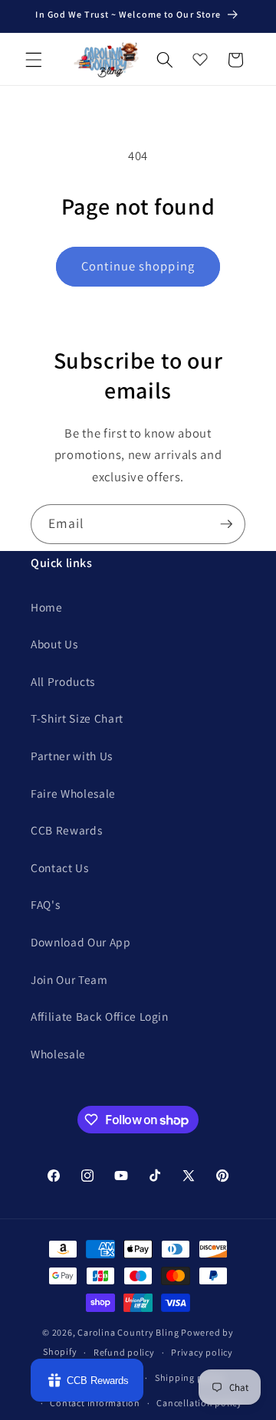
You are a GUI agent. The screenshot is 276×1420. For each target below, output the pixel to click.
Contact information (95, 1403)
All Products (63, 681)
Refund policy (124, 1352)
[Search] (164, 59)
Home (47, 607)
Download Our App (81, 941)
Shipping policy (190, 1377)
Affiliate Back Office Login (100, 1016)
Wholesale (58, 1053)
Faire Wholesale (73, 793)
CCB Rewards (66, 830)
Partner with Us (72, 755)
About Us (54, 643)
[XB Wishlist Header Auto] (200, 56)
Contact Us (60, 867)
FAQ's (45, 904)
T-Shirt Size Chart (77, 718)
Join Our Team (69, 979)
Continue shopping (138, 265)
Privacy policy (202, 1352)
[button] (33, 59)
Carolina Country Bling (128, 1332)
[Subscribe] (226, 524)
